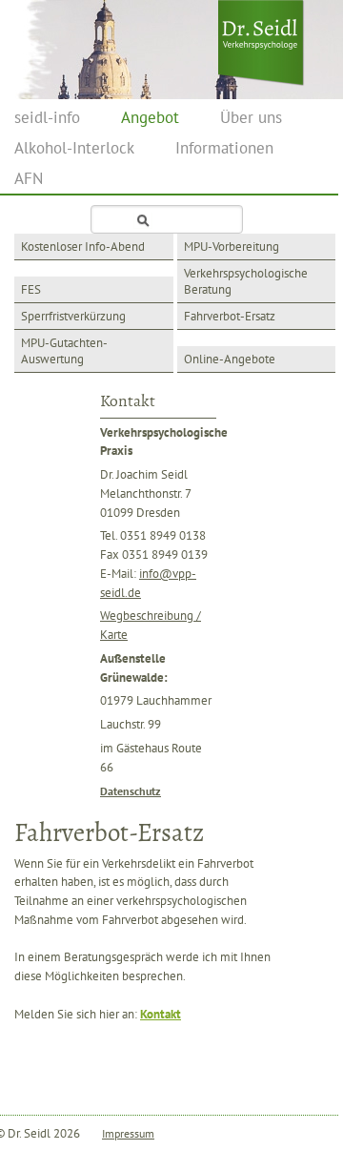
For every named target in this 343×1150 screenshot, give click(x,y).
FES (31, 289)
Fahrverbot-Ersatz (229, 316)
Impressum (128, 1132)
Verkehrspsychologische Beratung (246, 281)
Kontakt (160, 1014)
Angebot (150, 117)
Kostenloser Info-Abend (83, 246)
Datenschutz (130, 790)
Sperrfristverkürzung (73, 316)
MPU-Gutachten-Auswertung (64, 351)
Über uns (251, 117)
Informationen (224, 147)
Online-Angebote (229, 359)
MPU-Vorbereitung (231, 246)
